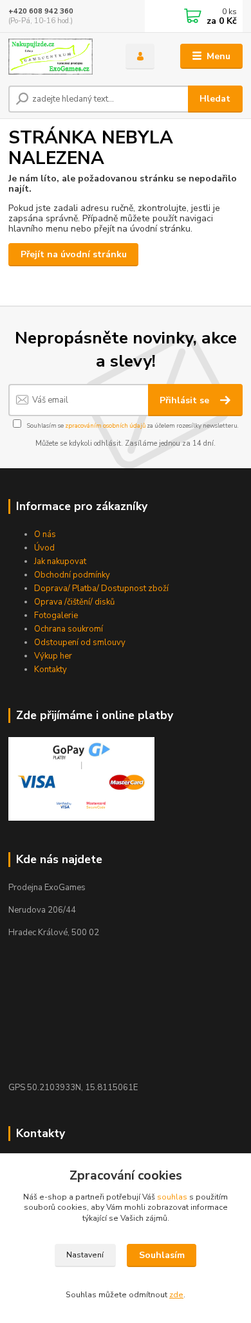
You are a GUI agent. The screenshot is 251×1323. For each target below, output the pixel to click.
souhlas (172, 1197)
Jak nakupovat (60, 561)
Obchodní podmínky (72, 575)
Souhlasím (162, 1255)
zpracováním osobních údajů (105, 425)
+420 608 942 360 (40, 11)
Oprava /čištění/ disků (74, 602)
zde (176, 1295)
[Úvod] (57, 57)
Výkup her (53, 656)
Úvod (44, 548)
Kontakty (50, 669)
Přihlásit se (186, 400)
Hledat (215, 99)
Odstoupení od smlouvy (80, 642)
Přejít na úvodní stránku (74, 254)
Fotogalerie (56, 615)
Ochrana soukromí (68, 629)
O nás (45, 534)
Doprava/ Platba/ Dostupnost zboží (101, 588)
